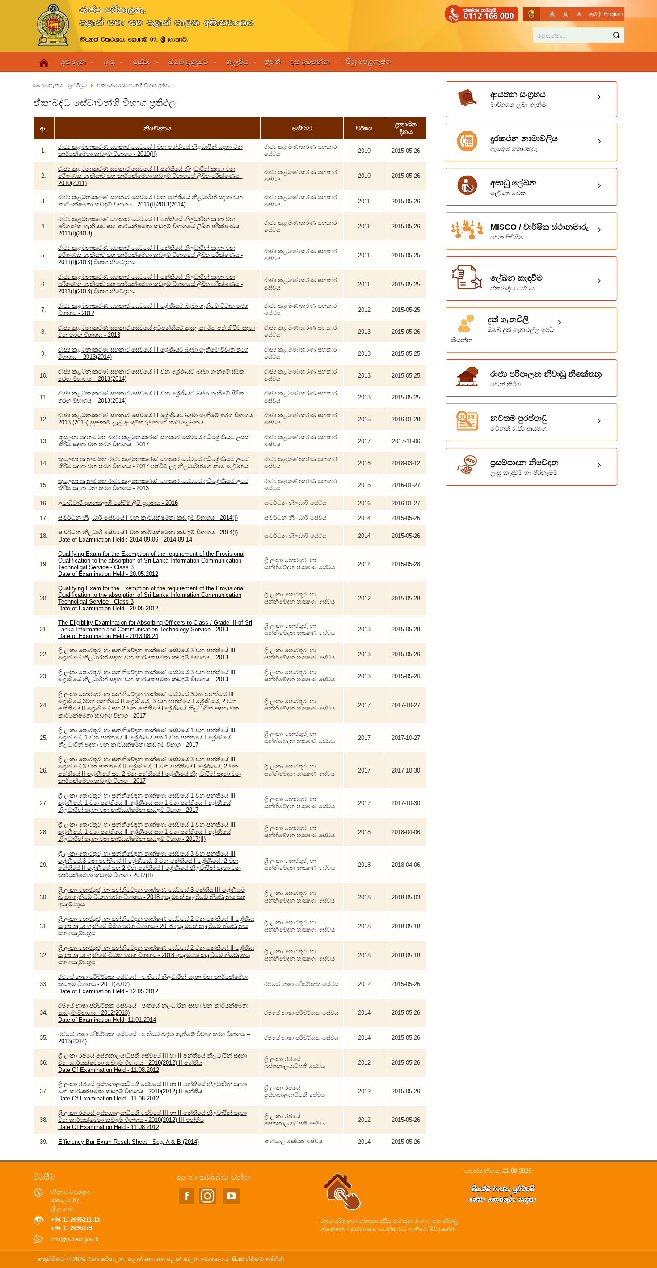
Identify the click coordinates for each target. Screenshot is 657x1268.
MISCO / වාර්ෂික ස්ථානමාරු (539, 232)
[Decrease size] (579, 14)
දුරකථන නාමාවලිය (524, 143)
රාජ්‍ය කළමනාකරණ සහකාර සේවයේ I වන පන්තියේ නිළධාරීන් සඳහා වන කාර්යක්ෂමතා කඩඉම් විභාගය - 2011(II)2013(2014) (150, 201)
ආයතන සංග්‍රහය (518, 99)
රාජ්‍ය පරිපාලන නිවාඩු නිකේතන (546, 378)
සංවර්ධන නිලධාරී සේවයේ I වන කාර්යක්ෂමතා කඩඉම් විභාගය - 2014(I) (148, 517)
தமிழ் (595, 14)
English (613, 14)
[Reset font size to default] (565, 14)
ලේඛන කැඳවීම (516, 282)
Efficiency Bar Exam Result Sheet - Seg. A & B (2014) (128, 1141)
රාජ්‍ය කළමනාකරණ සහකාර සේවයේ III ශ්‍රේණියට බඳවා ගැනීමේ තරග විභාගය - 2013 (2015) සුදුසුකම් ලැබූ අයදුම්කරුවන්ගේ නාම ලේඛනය (157, 419)
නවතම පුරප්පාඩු (519, 423)
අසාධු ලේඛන (513, 187)
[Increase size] (552, 14)
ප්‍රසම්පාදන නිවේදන (524, 467)
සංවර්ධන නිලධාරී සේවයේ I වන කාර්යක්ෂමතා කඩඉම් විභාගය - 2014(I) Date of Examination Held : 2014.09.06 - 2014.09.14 (148, 536)
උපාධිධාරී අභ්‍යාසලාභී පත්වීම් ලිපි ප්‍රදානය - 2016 (118, 503)
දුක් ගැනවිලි (502, 329)
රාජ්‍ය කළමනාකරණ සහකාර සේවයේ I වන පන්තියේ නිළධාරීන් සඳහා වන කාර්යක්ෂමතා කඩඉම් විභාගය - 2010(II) (150, 150)
